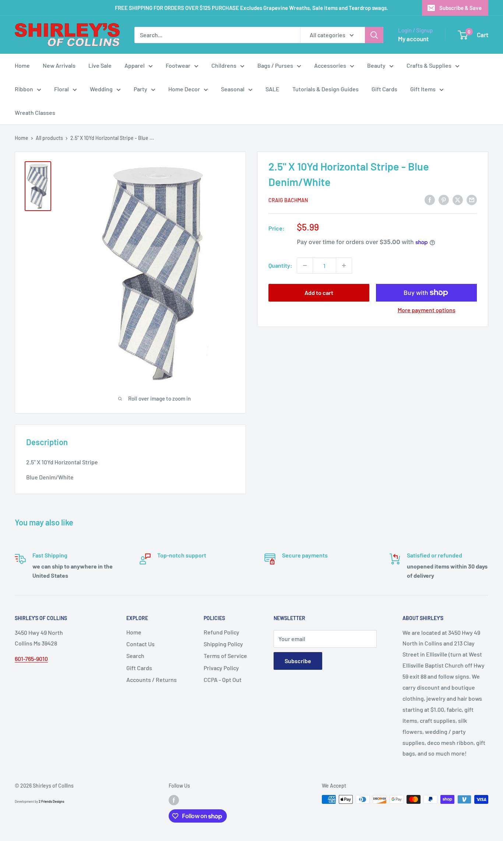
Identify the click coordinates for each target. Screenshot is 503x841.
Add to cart (319, 292)
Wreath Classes (35, 112)
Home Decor (184, 88)
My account (413, 38)
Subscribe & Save (460, 7)
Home (22, 65)
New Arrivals (59, 65)
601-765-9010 (31, 658)
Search (135, 655)
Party (140, 88)
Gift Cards (384, 88)
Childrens (223, 65)
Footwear (178, 65)
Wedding (101, 88)
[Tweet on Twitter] (458, 199)
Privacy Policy (221, 667)
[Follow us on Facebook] (174, 800)
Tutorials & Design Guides (325, 88)
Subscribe (298, 660)
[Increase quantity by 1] (344, 265)
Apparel (134, 65)
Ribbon (24, 88)
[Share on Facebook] (430, 199)
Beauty (376, 65)
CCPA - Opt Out (223, 679)
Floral (61, 88)
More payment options (426, 309)
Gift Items (423, 88)
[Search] (374, 35)
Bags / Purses (275, 65)
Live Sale (100, 65)
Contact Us (140, 643)
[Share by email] (472, 199)
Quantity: (280, 265)
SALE (272, 88)
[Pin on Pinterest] (444, 199)
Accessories (330, 65)
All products (49, 138)
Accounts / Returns (151, 679)
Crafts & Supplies (429, 65)
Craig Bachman (288, 200)
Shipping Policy (223, 643)
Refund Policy (221, 632)
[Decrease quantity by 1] (305, 265)
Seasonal (233, 88)
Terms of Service (225, 655)
